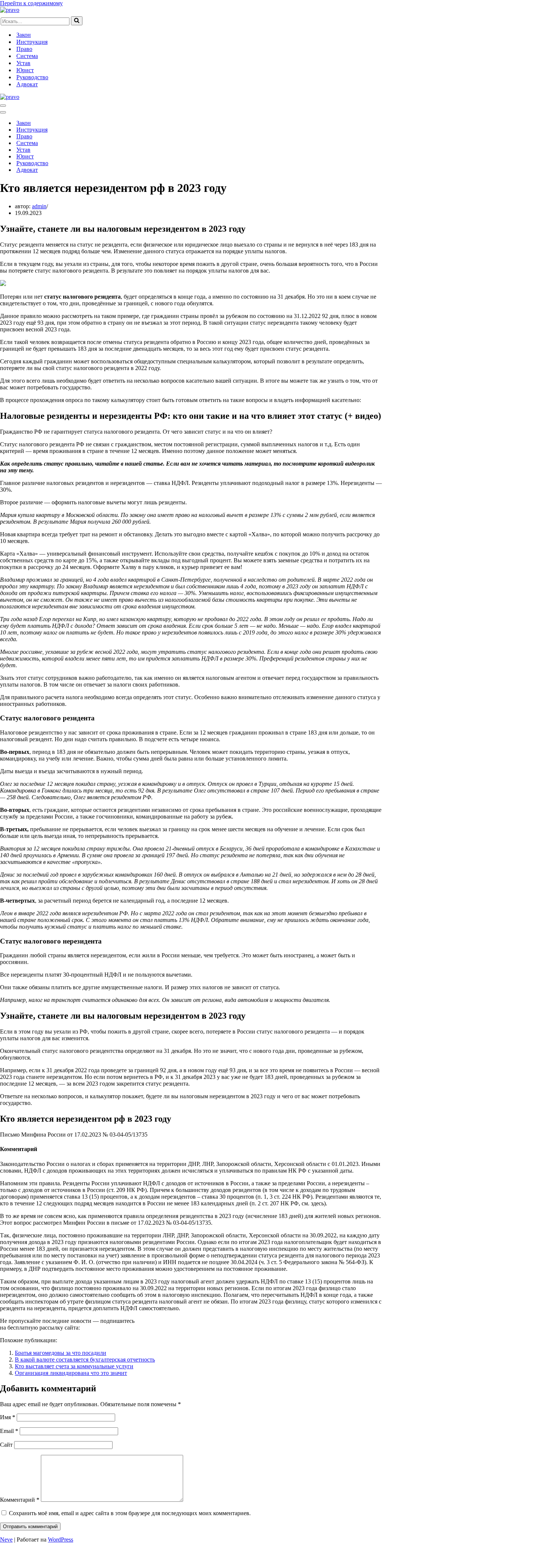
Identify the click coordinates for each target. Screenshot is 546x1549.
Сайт (6, 1445)
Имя (7, 1417)
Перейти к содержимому (31, 3)
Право (24, 49)
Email (9, 1431)
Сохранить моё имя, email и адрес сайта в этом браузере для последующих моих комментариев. (130, 1513)
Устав (23, 63)
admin (39, 206)
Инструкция (32, 42)
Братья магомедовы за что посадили (60, 1353)
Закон (23, 35)
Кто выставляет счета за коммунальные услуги (74, 1366)
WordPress (60, 1539)
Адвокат (27, 84)
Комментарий (19, 1500)
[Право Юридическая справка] (9, 10)
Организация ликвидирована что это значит (71, 1373)
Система (27, 56)
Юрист (25, 70)
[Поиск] (76, 20)
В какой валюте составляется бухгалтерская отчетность (85, 1359)
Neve (6, 1539)
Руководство (32, 77)
